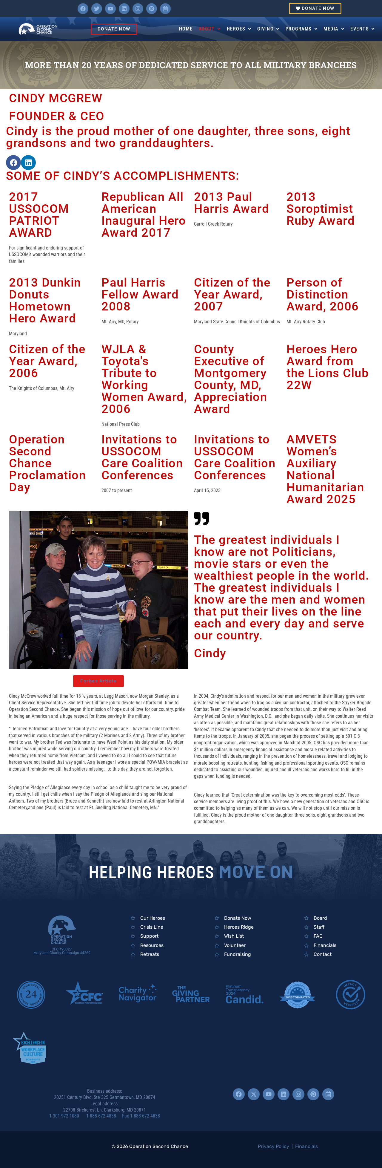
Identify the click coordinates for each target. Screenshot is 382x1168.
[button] (210, 29)
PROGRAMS (299, 29)
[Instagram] (138, 8)
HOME (186, 29)
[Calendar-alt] (165, 8)
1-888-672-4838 (103, 1116)
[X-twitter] (254, 1094)
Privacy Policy (273, 1146)
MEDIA (331, 29)
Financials (306, 1146)
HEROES (236, 29)
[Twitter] (96, 8)
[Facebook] (83, 8)
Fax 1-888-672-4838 (141, 1116)
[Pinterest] (151, 8)
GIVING (265, 29)
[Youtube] (110, 8)
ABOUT (207, 29)
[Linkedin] (124, 8)
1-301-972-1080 (67, 1116)
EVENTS (359, 29)
